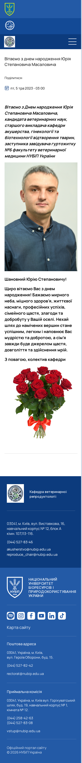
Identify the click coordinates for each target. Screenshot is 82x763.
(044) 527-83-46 (20, 542)
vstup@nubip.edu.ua (23, 731)
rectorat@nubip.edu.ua (25, 673)
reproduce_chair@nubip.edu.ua (32, 554)
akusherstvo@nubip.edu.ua (29, 549)
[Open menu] (72, 42)
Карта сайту (19, 627)
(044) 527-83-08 (20, 722)
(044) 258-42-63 (20, 718)
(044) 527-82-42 (20, 665)
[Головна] (10, 9)
